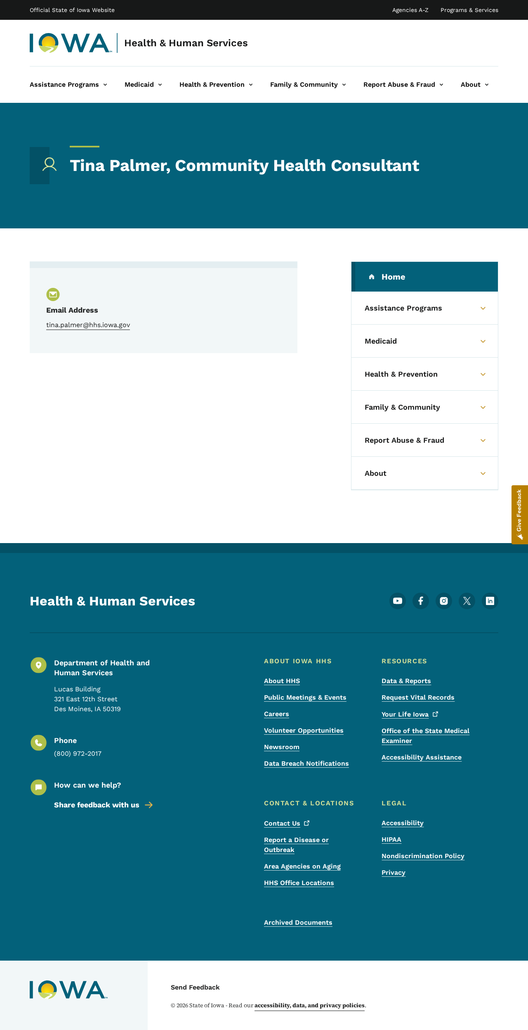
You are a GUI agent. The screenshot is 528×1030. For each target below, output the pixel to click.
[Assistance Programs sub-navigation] (105, 84)
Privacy (393, 872)
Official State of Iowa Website (72, 10)
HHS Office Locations (299, 883)
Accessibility (403, 823)
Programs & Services (469, 10)
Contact (282, 823)
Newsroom (281, 747)
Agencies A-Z (410, 10)
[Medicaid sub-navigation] (160, 84)
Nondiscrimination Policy (423, 856)
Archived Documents (298, 922)
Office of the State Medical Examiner (425, 736)
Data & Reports (406, 681)
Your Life (405, 714)
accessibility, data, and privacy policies (310, 1005)
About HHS (282, 681)
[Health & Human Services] (71, 43)
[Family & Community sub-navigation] (344, 84)
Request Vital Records (418, 697)
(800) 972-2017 (77, 753)
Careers (276, 714)
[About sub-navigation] (487, 84)
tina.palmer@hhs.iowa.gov (88, 325)
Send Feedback (195, 987)
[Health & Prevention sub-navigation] (251, 84)
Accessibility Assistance (422, 757)
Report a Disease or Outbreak (296, 845)
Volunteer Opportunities (304, 730)
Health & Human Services (186, 43)
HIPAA (391, 839)
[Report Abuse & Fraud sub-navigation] (441, 84)
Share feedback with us (96, 804)
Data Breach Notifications (306, 763)
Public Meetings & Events (305, 697)
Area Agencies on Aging (302, 866)
